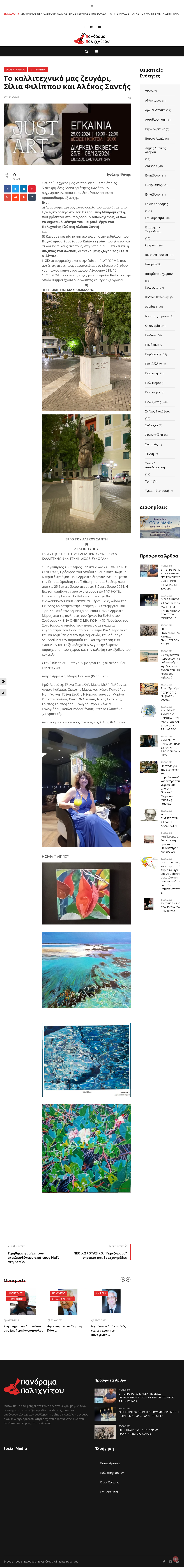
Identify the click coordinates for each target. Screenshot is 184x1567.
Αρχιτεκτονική (155, 110)
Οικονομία (152, 326)
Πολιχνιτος (15, 1293)
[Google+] (7, 197)
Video (149, 91)
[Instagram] (91, 27)
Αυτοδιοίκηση (155, 119)
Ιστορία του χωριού (159, 274)
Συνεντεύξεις (154, 435)
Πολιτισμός (153, 383)
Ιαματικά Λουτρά (156, 255)
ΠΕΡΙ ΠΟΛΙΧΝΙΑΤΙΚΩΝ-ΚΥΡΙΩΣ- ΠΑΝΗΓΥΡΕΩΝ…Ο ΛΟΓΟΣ (172, 636)
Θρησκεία (151, 245)
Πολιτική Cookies (112, 1473)
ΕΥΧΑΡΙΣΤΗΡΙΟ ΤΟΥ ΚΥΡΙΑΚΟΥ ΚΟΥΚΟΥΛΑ (171, 907)
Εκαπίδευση (153, 175)
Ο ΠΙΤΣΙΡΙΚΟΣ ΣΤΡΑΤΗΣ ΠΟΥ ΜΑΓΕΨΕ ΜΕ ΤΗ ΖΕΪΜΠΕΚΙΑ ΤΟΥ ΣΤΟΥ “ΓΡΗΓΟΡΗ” (100, 13)
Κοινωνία (151, 288)
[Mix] (23, 197)
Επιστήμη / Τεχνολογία (153, 229)
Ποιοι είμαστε (110, 1463)
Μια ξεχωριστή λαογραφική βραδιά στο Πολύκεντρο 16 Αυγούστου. (170, 844)
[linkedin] (23, 188)
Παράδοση (152, 354)
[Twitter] (15, 188)
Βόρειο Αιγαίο (155, 139)
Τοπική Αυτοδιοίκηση (155, 465)
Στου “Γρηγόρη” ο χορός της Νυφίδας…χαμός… (170, 693)
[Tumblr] (32, 197)
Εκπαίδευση (153, 194)
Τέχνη (149, 454)
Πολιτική (151, 373)
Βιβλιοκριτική (155, 129)
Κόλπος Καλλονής (157, 297)
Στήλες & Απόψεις (157, 411)
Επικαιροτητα (38, 69)
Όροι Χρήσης (109, 1482)
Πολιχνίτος (153, 402)
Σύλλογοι (151, 425)
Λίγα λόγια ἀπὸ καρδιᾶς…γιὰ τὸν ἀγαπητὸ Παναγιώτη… (65, 1330)
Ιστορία (150, 264)
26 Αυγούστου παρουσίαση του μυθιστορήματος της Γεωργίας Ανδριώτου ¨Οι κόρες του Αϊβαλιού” (171, 666)
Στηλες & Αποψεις (19, 1298)
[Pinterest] (32, 188)
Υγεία (148, 481)
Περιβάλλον (153, 364)
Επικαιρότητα (154, 218)
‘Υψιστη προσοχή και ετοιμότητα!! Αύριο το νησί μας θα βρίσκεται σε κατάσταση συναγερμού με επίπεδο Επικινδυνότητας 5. (172, 877)
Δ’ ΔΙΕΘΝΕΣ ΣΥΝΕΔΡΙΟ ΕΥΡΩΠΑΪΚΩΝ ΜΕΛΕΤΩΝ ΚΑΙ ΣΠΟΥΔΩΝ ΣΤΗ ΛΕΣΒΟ (170, 719)
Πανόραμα (152, 345)
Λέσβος (150, 307)
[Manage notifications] (175, 1559)
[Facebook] (84, 27)
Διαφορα (57, 1293)
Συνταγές (151, 444)
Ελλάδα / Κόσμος (156, 204)
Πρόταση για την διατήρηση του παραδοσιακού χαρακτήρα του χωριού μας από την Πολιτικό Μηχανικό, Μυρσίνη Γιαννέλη (170, 784)
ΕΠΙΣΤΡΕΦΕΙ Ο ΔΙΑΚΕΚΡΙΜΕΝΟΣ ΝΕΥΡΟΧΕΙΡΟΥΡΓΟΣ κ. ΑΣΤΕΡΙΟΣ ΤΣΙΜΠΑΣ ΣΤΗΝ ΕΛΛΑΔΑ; (147, 1397)
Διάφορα (151, 166)
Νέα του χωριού (156, 316)
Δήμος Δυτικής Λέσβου (155, 150)
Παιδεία (150, 335)
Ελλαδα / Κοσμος (15, 69)
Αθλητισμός (153, 100)
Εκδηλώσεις (153, 185)
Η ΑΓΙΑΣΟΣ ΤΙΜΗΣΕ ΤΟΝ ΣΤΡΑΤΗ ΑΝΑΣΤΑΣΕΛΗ (169, 820)
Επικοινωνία (109, 1492)
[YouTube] (99, 27)
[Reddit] (15, 197)
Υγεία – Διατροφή (157, 491)
